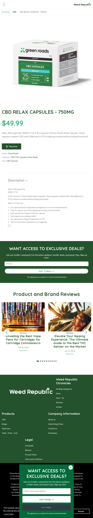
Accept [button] (81, 511)
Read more (23, 350)
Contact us (52, 428)
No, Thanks (46, 507)
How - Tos (60, 398)
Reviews (23, 333)
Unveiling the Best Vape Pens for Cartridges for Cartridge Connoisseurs (23, 339)
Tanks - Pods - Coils (10, 433)
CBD (14, 12)
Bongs (4, 424)
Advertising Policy (55, 424)
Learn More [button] (9, 514)
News (58, 393)
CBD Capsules (21, 157)
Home (6, 12)
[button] (7, 332)
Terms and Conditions (33, 459)
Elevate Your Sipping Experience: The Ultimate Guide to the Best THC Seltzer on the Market (69, 341)
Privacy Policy (31, 455)
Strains (59, 407)
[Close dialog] (71, 467)
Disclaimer (29, 446)
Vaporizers (6, 428)
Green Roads (13, 153)
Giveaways (52, 433)
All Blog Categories (64, 389)
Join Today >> (46, 271)
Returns (28, 450)
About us (51, 419)
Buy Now (13, 146)
